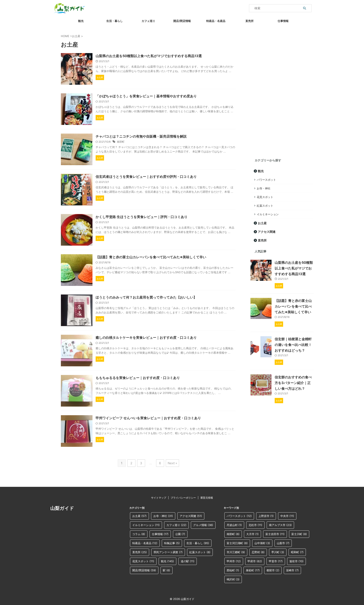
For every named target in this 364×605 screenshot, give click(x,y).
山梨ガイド (62, 508)
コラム (138, 534)
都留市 (272, 570)
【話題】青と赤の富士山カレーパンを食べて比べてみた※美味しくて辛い (151, 257)
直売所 (249, 21)
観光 (81, 21)
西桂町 (233, 570)
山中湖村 (262, 543)
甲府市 (255, 561)
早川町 (277, 552)
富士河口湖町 (237, 543)
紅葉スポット (265, 205)
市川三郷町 (236, 552)
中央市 (287, 516)
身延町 (253, 570)
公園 (180, 534)
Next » (172, 463)
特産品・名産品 (215, 21)
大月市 (252, 534)
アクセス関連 (267, 231)
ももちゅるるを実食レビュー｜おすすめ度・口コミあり (138, 378)
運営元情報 (206, 497)
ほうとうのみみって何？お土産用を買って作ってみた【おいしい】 (146, 297)
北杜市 (255, 525)
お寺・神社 (263, 188)
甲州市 (234, 561)
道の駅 (187, 561)
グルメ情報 (203, 525)
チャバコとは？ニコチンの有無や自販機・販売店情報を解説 (141, 136)
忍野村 (258, 552)
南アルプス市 (280, 525)
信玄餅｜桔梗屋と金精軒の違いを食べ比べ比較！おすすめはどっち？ (293, 344)
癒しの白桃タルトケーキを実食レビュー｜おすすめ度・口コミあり (146, 337)
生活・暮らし (114, 21)
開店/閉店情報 (182, 21)
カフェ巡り (148, 21)
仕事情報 (283, 21)
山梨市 (283, 543)
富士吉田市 (275, 534)
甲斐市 (276, 561)
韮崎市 (292, 570)
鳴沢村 (233, 579)
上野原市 (266, 516)
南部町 (120, 141)
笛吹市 (296, 561)
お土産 (262, 223)
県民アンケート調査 (168, 552)
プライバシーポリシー (183, 497)
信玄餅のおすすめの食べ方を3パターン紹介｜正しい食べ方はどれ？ (293, 383)
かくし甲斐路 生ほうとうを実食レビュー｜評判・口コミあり (141, 217)
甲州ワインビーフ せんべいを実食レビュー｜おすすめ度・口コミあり (148, 418)
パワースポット (266, 179)
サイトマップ (158, 497)
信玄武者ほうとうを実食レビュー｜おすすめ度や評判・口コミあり (146, 176)
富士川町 (299, 534)
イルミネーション (268, 214)
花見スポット (265, 197)
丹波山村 (234, 525)
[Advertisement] (282, 90)
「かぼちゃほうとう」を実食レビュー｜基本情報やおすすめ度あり (146, 96)
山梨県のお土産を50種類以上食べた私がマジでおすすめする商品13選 (149, 56)
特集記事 (172, 543)
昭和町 (297, 552)
